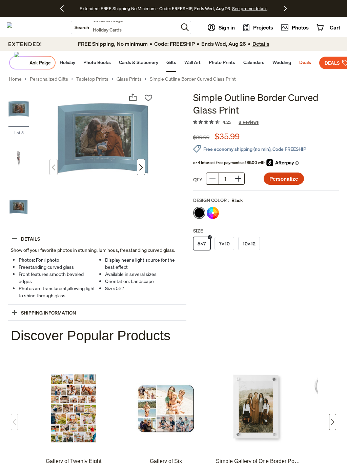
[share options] (133, 97)
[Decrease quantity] (212, 179)
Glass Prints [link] (129, 79)
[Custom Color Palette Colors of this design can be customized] (213, 213)
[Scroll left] (14, 422)
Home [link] (15, 79)
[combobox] (124, 27)
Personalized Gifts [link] (49, 79)
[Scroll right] (332, 422)
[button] (185, 27)
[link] (266, 122)
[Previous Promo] (64, 8)
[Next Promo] (285, 8)
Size (198, 230)
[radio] (199, 213)
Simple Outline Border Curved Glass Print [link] (193, 79)
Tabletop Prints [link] (92, 79)
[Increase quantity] (238, 179)
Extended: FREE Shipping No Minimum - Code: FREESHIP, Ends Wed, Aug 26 (155, 8)
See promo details (249, 8)
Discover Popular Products (90, 335)
